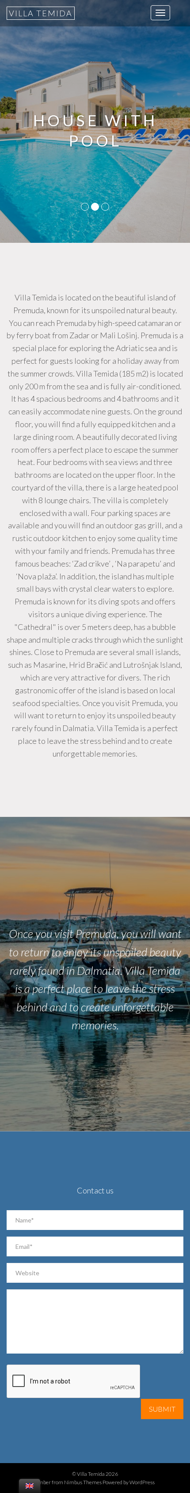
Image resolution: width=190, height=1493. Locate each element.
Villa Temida (40, 13)
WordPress (142, 1482)
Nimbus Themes (83, 1482)
